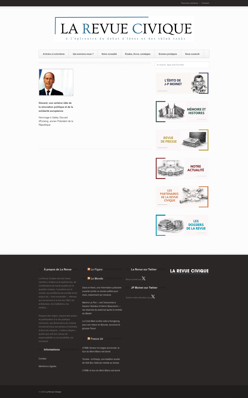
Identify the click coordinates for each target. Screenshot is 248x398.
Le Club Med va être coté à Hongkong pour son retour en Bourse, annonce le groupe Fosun (101, 324)
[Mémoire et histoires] (182, 121)
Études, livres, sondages (138, 54)
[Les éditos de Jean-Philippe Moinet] (182, 92)
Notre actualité (109, 54)
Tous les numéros (189, 3)
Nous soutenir (192, 54)
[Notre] (182, 178)
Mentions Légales (47, 366)
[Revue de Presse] (182, 149)
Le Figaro (97, 269)
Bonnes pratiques (168, 54)
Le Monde (97, 278)
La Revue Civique (53, 391)
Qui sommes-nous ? (83, 54)
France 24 (97, 338)
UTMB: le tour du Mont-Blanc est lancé (101, 370)
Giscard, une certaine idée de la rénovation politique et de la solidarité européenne (56, 107)
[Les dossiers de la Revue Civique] (182, 234)
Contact (205, 3)
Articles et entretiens (54, 54)
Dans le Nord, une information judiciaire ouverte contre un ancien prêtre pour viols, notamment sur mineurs (101, 291)
